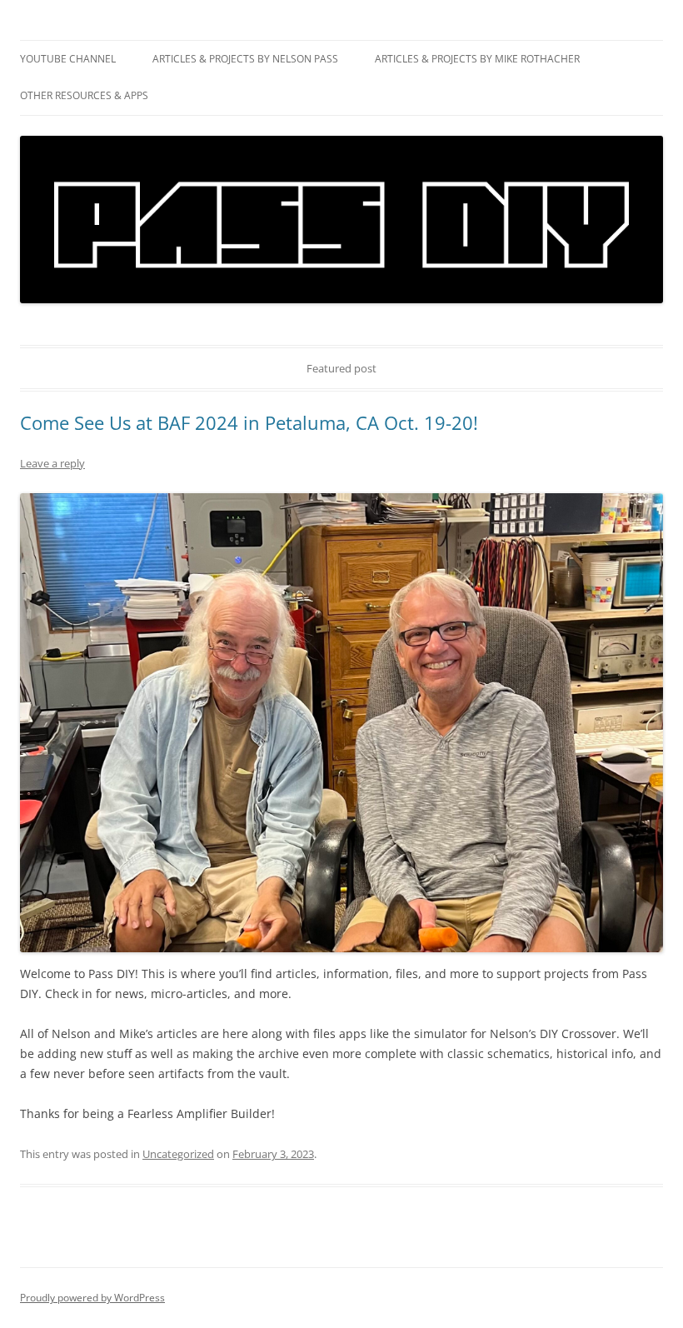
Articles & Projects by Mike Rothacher (477, 59)
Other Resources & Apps (84, 95)
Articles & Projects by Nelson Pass (245, 59)
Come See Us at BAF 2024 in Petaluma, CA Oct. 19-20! (249, 422)
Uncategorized (178, 1153)
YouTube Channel (68, 59)
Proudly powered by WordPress (92, 1298)
